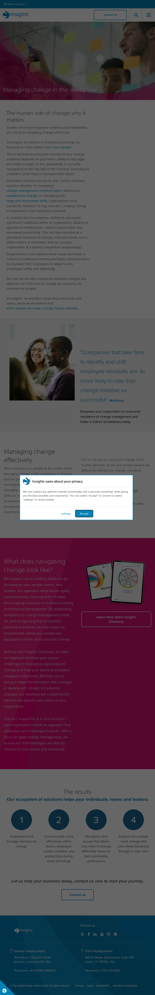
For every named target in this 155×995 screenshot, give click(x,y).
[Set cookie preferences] (7, 987)
